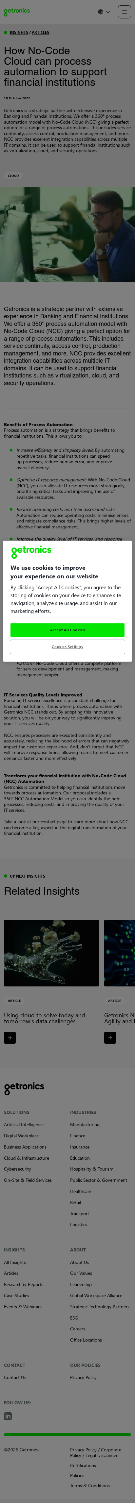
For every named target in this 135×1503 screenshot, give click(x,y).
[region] (67, 601)
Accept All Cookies (67, 630)
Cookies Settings (67, 646)
